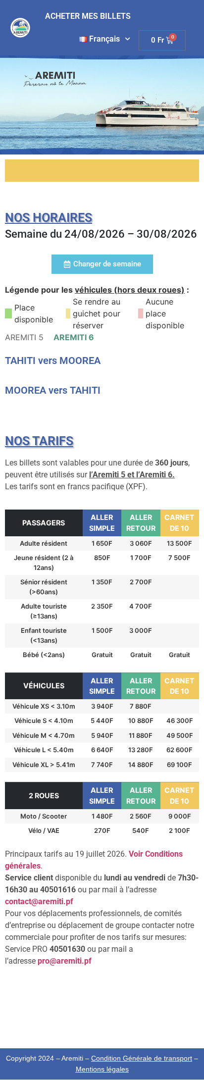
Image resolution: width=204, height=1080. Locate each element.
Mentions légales (102, 1069)
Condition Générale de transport (141, 1058)
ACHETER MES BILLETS (88, 16)
